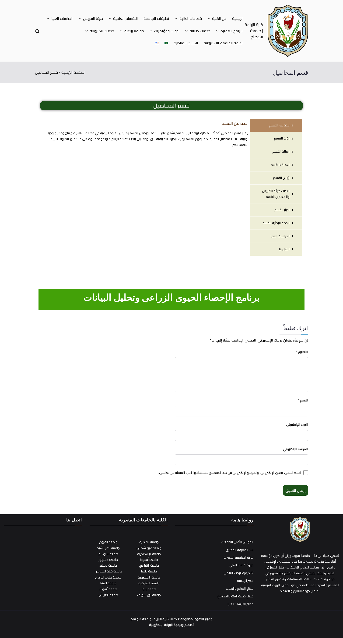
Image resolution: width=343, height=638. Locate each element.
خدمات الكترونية (102, 31)
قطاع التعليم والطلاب (239, 589)
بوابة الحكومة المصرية (238, 558)
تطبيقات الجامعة (156, 18)
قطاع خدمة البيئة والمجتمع (235, 596)
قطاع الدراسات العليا (240, 604)
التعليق (302, 352)
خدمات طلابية (200, 31)
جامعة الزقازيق (149, 565)
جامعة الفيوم (108, 542)
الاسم (303, 400)
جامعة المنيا (108, 583)
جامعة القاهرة (149, 542)
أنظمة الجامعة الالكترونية (223, 43)
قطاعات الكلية (190, 18)
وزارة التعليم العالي (241, 565)
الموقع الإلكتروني (295, 449)
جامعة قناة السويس (108, 571)
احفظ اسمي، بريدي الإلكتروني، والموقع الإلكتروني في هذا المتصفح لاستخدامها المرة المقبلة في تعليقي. (229, 473)
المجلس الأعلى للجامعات (237, 542)
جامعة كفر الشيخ (108, 548)
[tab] (276, 125)
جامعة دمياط (108, 565)
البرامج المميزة (232, 31)
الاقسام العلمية (125, 18)
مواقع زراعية (134, 31)
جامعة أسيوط (149, 560)
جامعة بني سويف (149, 595)
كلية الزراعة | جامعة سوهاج (254, 31)
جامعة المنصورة (149, 577)
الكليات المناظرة (186, 43)
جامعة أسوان (108, 589)
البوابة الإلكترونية (161, 625)
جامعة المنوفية (148, 583)
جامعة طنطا (149, 571)
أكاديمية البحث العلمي (238, 573)
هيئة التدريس (93, 18)
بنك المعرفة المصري (239, 550)
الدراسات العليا (62, 18)
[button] (209, 18)
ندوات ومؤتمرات (166, 31)
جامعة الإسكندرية (149, 554)
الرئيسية (238, 18)
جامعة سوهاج (108, 554)
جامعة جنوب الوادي (108, 577)
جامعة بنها (149, 589)
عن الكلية (219, 18)
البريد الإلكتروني (296, 425)
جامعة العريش (108, 595)
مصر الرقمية (245, 581)
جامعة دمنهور (108, 560)
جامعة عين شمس (148, 548)
